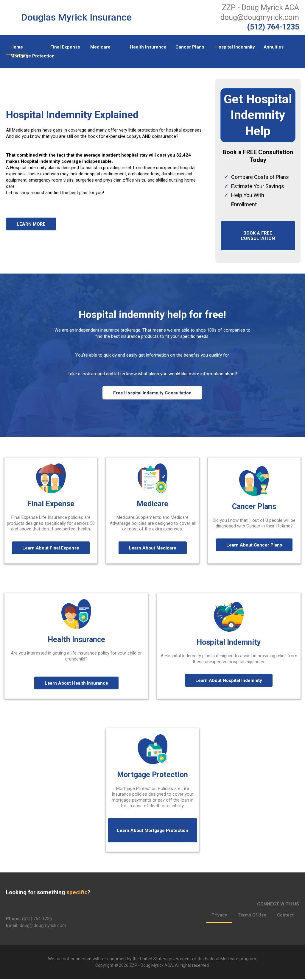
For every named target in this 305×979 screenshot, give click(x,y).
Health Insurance (148, 47)
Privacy (219, 915)
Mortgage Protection (32, 56)
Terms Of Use (252, 915)
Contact (285, 915)
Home (16, 47)
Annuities (274, 47)
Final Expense (65, 47)
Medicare (100, 47)
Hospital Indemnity (235, 47)
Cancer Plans (189, 47)
